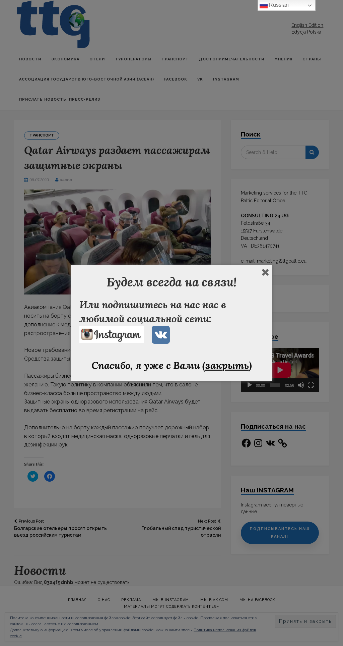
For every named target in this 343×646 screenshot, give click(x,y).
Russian (278, 5)
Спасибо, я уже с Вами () (171, 365)
